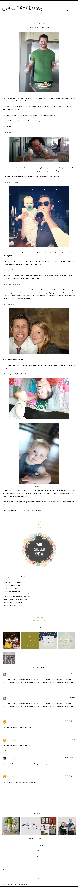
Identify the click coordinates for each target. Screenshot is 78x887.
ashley (39, 527)
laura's (33, 98)
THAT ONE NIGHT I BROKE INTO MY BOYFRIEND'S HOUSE (11, 640)
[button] (73, 10)
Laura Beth (13, 758)
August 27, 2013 (69, 673)
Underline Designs (22, 884)
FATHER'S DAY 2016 (30, 641)
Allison (11, 673)
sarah (39, 524)
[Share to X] (37, 620)
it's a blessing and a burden (48, 826)
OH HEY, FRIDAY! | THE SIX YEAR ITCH (66, 640)
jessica (39, 522)
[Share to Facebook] (41, 620)
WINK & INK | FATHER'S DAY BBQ (48, 640)
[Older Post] (69, 658)
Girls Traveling (9, 884)
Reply (5, 689)
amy (39, 516)
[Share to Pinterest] (44, 620)
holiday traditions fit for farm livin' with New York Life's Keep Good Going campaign (67, 826)
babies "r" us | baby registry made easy (29, 826)
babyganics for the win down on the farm (11, 826)
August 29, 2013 (69, 776)
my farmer (41, 622)
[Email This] (34, 620)
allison (39, 519)
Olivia (10, 776)
